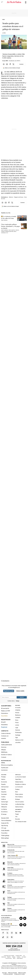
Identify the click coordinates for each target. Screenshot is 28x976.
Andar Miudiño (5, 830)
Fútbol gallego (5, 835)
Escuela (17, 819)
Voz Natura (24, 956)
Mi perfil (3, 722)
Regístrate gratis (9, 691)
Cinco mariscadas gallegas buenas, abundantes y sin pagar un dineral (10, 226)
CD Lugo (3, 828)
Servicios (3, 747)
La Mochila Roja (19, 804)
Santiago (17, 735)
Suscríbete (4, 715)
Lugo (16, 727)
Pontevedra (18, 732)
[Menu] (2, 2)
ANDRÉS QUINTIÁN (9, 231)
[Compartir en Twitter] (13, 64)
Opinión (3, 789)
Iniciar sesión (20, 691)
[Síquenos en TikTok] (3, 937)
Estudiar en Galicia (20, 784)
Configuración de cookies (19, 974)
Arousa (17, 712)
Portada (3, 777)
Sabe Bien (18, 779)
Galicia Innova (19, 806)
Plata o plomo (19, 794)
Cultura (3, 796)
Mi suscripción (5, 708)
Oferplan (3, 749)
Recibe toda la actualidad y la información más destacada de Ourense (16, 910)
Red (16, 791)
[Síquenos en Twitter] (7, 933)
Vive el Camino (19, 801)
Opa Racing (4, 825)
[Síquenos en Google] (12, 937)
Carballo (17, 717)
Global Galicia (19, 781)
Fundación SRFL (19, 955)
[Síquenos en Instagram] (12, 933)
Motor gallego (5, 838)
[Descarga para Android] (24, 918)
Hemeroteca (4, 713)
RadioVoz (9, 956)
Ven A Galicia (19, 796)
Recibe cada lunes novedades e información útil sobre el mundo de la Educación (16, 863)
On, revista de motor (20, 821)
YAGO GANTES (12, 230)
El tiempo (3, 814)
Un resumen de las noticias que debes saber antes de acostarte (15, 851)
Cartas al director (6, 733)
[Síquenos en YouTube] (20, 933)
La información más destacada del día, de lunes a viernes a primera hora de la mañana (16, 846)
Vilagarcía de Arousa (18, 197)
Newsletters (4, 724)
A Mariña (17, 710)
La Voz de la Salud (20, 777)
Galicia (3, 779)
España (3, 784)
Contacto (3, 757)
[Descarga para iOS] (21, 918)
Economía (4, 781)
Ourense (17, 730)
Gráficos (3, 799)
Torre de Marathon (6, 820)
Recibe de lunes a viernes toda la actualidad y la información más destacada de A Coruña (16, 886)
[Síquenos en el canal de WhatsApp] (7, 937)
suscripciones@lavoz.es (14, 949)
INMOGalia (4, 752)
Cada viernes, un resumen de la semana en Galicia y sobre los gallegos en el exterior (15, 881)
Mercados (18, 811)
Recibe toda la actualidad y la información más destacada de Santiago (16, 898)
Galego (17, 700)
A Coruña (17, 707)
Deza (16, 720)
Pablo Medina (4, 220)
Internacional (4, 786)
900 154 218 (14, 946)
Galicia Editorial (19, 958)
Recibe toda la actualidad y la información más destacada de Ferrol (16, 892)
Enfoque (17, 799)
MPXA (14, 958)
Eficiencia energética (7, 765)
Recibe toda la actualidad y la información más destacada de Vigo (16, 904)
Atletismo (11, 197)
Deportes (3, 791)
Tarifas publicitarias (6, 744)
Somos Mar (4, 804)
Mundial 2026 (5, 818)
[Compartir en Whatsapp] (3, 64)
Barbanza (18, 715)
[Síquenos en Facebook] (3, 933)
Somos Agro (4, 801)
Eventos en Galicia (6, 754)
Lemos (17, 725)
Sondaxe (13, 956)
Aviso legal (4, 972)
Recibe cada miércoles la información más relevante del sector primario (15, 869)
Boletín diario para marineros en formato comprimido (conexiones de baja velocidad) (15, 874)
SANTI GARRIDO (4, 230)
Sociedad (4, 794)
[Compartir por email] (7, 64)
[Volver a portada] (14, 2)
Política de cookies (22, 972)
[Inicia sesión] (25, 2)
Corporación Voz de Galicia (9, 955)
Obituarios (4, 806)
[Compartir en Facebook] (10, 64)
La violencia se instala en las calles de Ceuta (8, 217)
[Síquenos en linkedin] (16, 933)
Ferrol (17, 722)
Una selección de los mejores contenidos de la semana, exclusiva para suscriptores (16, 857)
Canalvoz (18, 956)
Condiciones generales (8, 974)
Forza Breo (4, 833)
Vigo (16, 737)
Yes (16, 816)
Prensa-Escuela (9, 958)
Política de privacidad (12, 972)
